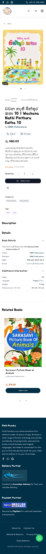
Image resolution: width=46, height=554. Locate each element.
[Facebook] (3, 2)
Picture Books (14, 100)
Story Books (24, 201)
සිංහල (41, 281)
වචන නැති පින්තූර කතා (35, 264)
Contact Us (29, 528)
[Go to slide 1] (20, 88)
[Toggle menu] (42, 11)
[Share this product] (7, 187)
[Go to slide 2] (25, 88)
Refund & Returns (15, 534)
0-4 (8, 213)
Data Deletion (23, 540)
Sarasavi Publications (16, 376)
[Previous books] (19, 400)
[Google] (12, 2)
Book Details (9, 240)
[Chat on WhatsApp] (39, 538)
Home (7, 100)
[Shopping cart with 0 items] (35, 10)
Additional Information (14, 271)
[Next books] (26, 400)
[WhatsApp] (7, 2)
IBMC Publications (37, 253)
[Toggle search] (28, 10)
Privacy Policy (33, 534)
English (36, 281)
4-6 (14, 213)
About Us (16, 528)
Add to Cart (25, 181)
